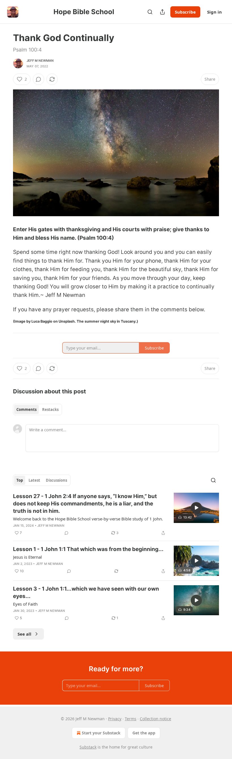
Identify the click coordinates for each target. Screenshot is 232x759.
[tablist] (37, 409)
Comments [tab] (26, 409)
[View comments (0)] (38, 79)
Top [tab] (19, 480)
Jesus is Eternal (27, 557)
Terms (130, 718)
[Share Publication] (162, 12)
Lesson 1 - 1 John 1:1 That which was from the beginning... (88, 549)
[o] (196, 507)
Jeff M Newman (40, 61)
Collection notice (155, 718)
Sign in (214, 12)
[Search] (150, 12)
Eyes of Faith (25, 604)
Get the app (143, 733)
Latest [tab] (34, 480)
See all (24, 634)
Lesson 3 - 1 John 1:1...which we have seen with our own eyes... (86, 592)
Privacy (114, 718)
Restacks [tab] (50, 409)
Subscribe (185, 12)
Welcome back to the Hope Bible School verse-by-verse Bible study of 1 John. (88, 519)
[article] (116, 514)
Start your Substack (101, 733)
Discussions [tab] (56, 480)
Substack (88, 747)
